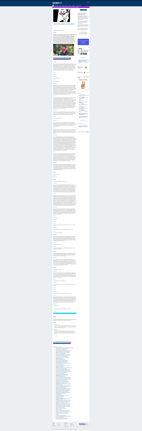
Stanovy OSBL (71, 423)
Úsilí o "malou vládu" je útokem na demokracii (63, 412)
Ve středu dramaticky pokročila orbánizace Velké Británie (64, 406)
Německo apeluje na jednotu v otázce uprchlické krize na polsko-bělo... (63, 350)
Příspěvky (80, 5)
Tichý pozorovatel (61, 358)
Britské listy (58, 3)
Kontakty (65, 424)
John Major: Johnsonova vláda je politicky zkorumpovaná (62, 372)
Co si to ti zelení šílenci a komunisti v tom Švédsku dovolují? (83, 109)
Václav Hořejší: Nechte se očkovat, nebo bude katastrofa (62, 356)
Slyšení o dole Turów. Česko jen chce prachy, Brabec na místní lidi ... (63, 357)
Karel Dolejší (57, 392)
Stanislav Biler (57, 402)
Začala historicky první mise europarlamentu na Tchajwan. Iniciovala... (63, 390)
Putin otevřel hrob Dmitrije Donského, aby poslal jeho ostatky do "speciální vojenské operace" (83, 117)
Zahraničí (53, 423)
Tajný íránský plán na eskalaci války (83, 106)
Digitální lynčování (81, 100)
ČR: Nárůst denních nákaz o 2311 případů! (60, 407)
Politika (59, 424)
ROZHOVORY (63, 5)
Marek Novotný (55, 329)
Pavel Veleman (83, 94)
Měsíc (82, 120)
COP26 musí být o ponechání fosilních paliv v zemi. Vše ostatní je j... (63, 404)
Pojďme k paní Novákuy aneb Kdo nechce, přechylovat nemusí (65, 367)
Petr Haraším (57, 384)
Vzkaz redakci (71, 424)
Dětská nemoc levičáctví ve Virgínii (62, 393)
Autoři (77, 5)
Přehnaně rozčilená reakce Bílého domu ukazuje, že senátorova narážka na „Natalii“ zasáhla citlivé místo (83, 114)
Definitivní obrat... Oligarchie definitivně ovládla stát (84, 95)
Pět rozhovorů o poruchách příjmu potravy (60, 373)
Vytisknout (55, 311)
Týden (80, 120)
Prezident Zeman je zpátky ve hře (62, 376)
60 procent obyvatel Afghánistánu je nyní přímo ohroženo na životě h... (63, 351)
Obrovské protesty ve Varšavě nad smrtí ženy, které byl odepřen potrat (63, 371)
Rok (84, 120)
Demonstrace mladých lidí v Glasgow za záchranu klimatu (62, 374)
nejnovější (72, 322)
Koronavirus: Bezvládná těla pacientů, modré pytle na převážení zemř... (63, 354)
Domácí (59, 423)
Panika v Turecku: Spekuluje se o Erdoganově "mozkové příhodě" (63, 386)
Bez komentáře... (57, 414)
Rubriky (69, 5)
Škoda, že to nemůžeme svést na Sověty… (83, 104)
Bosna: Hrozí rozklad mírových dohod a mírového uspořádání (62, 413)
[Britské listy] (62, 58)
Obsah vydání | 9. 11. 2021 (57, 346)
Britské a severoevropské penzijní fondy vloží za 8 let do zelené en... (63, 410)
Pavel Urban (55, 324)
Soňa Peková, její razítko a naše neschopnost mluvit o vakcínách (83, 98)
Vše (86, 120)
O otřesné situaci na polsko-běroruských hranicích (61, 349)
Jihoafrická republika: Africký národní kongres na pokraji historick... (63, 389)
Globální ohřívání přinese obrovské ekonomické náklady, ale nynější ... (63, 405)
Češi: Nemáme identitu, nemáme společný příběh (61, 368)
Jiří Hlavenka (57, 352)
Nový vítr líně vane (61, 384)
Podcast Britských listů (82, 57)
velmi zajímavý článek (58, 36)
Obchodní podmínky (66, 426)
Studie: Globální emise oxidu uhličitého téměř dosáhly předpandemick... (63, 388)
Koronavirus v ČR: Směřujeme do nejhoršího (60, 353)
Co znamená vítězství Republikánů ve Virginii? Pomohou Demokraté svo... (63, 385)
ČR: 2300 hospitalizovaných (59, 394)
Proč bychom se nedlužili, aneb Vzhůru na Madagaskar (64, 392)
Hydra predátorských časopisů (62, 359)
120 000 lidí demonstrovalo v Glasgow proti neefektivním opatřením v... (63, 370)
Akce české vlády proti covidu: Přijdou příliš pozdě (64, 352)
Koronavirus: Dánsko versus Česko (63, 402)
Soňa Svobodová (57, 358)
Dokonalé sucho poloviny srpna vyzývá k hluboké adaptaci (83, 102)
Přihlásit (88, 2)
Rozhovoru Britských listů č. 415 (60, 30)
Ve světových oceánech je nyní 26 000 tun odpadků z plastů (62, 360)
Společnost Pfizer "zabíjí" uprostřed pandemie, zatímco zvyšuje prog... (63, 403)
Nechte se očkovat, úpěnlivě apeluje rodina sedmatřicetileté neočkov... (63, 369)
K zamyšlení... (60, 409)
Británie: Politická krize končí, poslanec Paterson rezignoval (62, 391)
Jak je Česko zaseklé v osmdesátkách (60, 396)
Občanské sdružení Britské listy (60, 429)
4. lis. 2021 (58, 324)
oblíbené (75, 322)
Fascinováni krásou (62, 366)
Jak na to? (80, 62)
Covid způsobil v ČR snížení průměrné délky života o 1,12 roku (62, 395)
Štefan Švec (57, 367)
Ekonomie (54, 424)
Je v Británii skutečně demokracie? (62, 408)
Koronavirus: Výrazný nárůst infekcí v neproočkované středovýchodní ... (63, 378)
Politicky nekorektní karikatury (83, 77)
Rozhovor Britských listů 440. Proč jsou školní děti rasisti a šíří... (62, 348)
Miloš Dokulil (57, 375)
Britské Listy (83, 424)
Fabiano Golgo (82, 110)
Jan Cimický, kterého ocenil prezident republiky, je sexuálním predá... (63, 377)
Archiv (60, 5)
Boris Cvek (57, 359)
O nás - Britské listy (66, 423)
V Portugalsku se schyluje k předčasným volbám (61, 387)
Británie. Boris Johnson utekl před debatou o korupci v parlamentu (63, 355)
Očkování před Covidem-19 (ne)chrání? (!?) (63, 375)
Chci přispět (84, 53)
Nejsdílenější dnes (80, 123)
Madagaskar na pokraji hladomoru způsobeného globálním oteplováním (63, 411)
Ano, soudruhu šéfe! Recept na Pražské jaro (83, 111)
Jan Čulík (57, 406)
